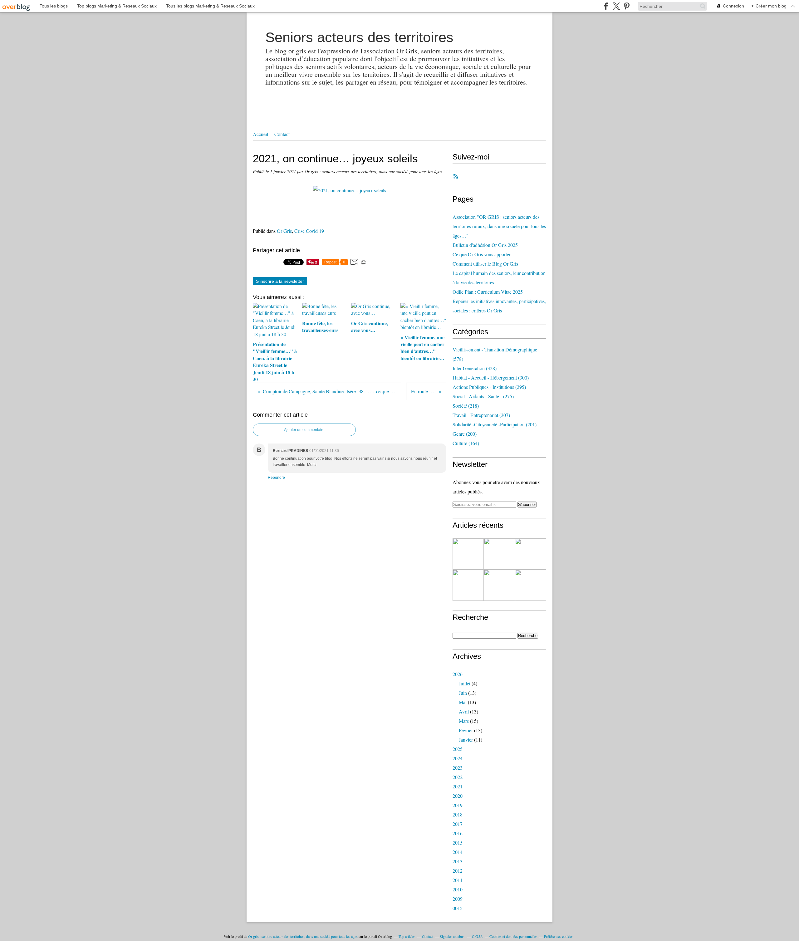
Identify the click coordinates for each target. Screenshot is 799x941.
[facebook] (606, 6)
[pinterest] (626, 6)
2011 (458, 880)
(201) (495, 424)
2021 (458, 786)
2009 (458, 898)
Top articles (407, 936)
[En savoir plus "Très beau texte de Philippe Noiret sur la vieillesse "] (468, 585)
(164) (466, 443)
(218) (466, 405)
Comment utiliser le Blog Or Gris (485, 263)
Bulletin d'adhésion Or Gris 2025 (485, 245)
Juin (463, 692)
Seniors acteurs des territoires (359, 37)
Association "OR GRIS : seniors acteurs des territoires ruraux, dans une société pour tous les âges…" (499, 226)
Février (466, 730)
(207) (481, 415)
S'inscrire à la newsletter (280, 281)
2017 (458, 824)
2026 (458, 674)
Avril (464, 711)
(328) (475, 368)
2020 (458, 795)
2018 (458, 814)
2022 (458, 777)
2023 (458, 767)
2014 (458, 852)
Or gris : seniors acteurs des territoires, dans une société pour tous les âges (303, 936)
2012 (458, 870)
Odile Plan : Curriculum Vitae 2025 (488, 291)
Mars (464, 721)
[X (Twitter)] (616, 6)
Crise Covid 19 (309, 231)
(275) (483, 396)
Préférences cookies (558, 936)
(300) (491, 377)
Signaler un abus (452, 936)
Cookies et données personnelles (513, 936)
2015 (458, 842)
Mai (463, 702)
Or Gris (284, 231)
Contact (282, 134)
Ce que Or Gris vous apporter (482, 254)
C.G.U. (477, 936)
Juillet (464, 683)
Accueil (260, 134)
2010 (458, 889)
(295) (489, 387)
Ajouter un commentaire (304, 430)
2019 (458, 805)
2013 (458, 861)
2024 (458, 758)
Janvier (466, 739)
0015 (458, 908)
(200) (465, 433)
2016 (458, 833)
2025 (458, 749)
